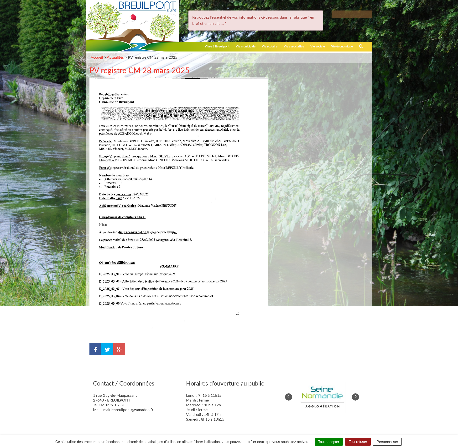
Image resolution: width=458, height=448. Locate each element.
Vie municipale (245, 46)
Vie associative (294, 46)
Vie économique (342, 46)
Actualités (115, 57)
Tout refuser (358, 442)
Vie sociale (317, 46)
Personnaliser (387, 442)
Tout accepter (328, 442)
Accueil (97, 57)
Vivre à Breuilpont (217, 46)
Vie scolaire (269, 46)
